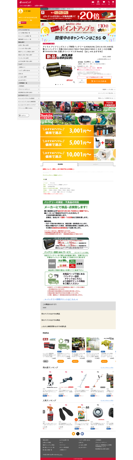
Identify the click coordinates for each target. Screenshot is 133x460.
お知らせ (20, 73)
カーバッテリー (78, 8)
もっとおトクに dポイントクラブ (26, 104)
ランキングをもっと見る (107, 367)
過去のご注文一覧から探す (25, 54)
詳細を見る (60, 361)
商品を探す (46, 440)
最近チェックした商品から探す (26, 51)
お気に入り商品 (47, 442)
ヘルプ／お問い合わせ (24, 70)
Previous (44, 378)
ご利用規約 (21, 86)
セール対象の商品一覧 (24, 32)
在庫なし (45, 361)
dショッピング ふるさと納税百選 (26, 101)
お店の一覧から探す (23, 45)
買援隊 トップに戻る (108, 89)
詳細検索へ (21, 26)
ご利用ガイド (21, 67)
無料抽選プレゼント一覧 (24, 39)
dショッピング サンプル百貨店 (26, 98)
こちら (60, 454)
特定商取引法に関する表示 (25, 92)
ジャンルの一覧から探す (24, 48)
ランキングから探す (23, 58)
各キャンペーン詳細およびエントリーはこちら (89, 69)
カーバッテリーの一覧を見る (105, 93)
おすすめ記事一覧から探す (25, 61)
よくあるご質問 (22, 77)
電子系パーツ (70, 8)
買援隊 (44, 307)
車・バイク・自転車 (53, 8)
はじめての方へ (22, 80)
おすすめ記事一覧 (64, 440)
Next (112, 378)
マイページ (62, 445)
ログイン (23, 115)
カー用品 (63, 8)
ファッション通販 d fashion (25, 108)
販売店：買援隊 (107, 56)
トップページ (44, 8)
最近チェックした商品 (48, 445)
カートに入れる (98, 81)
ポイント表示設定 (64, 447)
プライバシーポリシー (24, 89)
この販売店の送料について (104, 59)
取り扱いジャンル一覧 (48, 447)
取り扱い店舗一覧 (47, 449)
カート (61, 442)
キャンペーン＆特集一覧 (24, 36)
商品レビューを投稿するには (105, 98)
